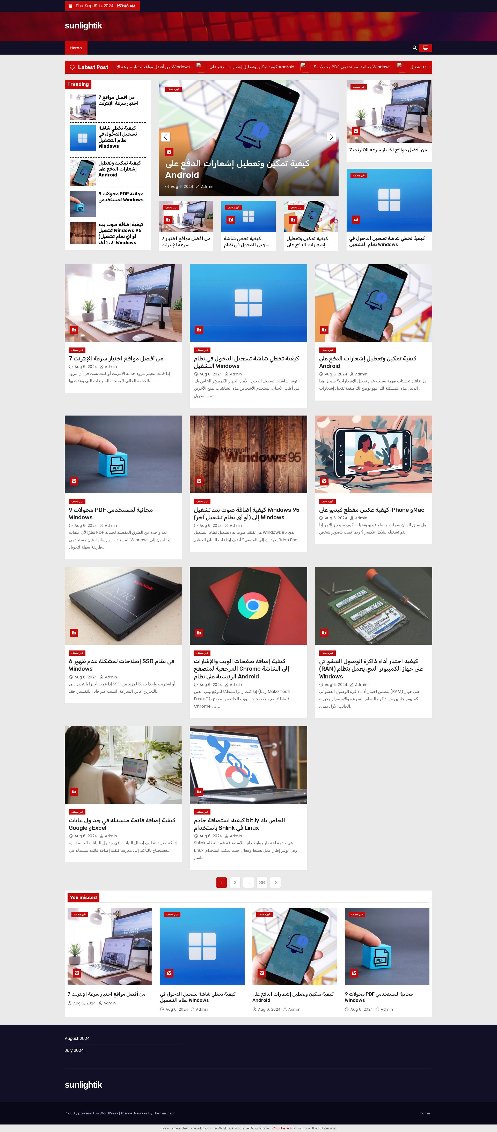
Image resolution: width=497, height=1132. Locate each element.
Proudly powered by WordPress (92, 1113)
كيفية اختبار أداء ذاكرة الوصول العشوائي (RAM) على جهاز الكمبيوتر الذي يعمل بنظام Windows (371, 669)
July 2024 (74, 1050)
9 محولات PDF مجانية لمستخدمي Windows (121, 197)
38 (262, 882)
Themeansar (164, 1113)
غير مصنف (173, 89)
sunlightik (83, 25)
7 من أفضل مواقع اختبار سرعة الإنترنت (118, 100)
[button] (415, 48)
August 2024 (77, 1038)
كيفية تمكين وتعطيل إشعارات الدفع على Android (119, 169)
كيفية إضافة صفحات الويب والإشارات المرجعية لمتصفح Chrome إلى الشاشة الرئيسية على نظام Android (241, 669)
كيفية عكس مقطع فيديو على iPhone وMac (372, 509)
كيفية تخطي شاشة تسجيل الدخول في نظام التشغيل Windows (117, 137)
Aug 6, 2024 (183, 186)
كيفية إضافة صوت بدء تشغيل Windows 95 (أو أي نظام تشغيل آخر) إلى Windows (120, 234)
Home (76, 47)
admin (206, 186)
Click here (280, 1128)
